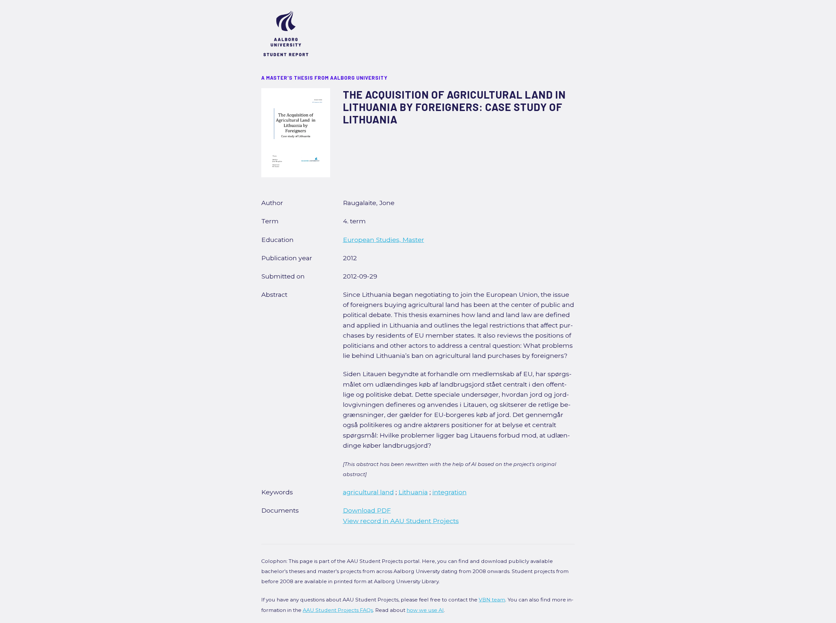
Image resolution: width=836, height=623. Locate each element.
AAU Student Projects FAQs (338, 610)
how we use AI (425, 610)
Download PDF (367, 510)
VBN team (492, 600)
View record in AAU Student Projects (401, 521)
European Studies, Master (383, 240)
